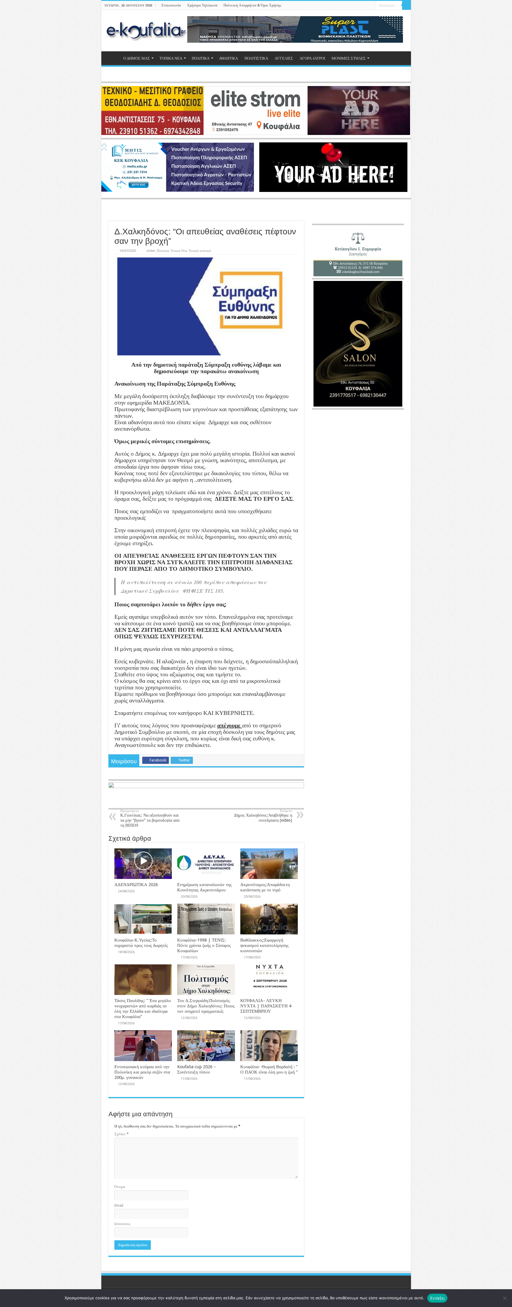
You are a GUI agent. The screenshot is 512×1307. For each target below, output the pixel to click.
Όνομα (119, 1186)
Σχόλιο (121, 1134)
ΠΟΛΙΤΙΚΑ (200, 58)
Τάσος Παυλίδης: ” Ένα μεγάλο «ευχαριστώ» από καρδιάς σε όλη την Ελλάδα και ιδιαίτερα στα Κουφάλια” (142, 1008)
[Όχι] (505, 1298)
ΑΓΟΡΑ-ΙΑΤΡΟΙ (312, 58)
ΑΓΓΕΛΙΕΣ (284, 58)
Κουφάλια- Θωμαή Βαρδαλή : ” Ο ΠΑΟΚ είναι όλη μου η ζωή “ (269, 1069)
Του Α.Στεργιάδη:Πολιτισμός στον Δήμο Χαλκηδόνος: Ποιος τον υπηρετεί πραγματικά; (206, 1006)
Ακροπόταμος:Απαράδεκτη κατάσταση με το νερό (265, 887)
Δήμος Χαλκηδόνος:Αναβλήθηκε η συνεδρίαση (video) (263, 816)
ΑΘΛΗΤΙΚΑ (228, 58)
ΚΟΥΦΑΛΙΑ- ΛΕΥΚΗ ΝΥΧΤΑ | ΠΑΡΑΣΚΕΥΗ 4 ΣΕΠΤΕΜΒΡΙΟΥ (265, 1006)
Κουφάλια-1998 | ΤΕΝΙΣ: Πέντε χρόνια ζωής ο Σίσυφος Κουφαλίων (204, 945)
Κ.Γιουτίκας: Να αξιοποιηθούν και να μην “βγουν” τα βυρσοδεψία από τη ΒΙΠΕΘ (150, 818)
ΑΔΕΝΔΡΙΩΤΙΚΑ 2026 (136, 884)
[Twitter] (360, 5)
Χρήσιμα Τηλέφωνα (202, 5)
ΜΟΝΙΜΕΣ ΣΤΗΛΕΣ (349, 58)
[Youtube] (365, 5)
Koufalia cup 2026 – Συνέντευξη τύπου (196, 1069)
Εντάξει (437, 1298)
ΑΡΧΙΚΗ (112, 57)
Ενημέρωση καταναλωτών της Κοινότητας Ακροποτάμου (204, 887)
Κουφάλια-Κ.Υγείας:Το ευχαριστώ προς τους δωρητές (141, 942)
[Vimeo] (371, 5)
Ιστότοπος (122, 1224)
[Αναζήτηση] (406, 5)
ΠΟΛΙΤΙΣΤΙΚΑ (256, 58)
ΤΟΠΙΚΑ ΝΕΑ (170, 58)
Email (118, 1205)
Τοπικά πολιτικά (200, 251)
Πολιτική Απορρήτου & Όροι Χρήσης (252, 5)
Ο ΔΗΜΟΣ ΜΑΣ (136, 58)
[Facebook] (354, 5)
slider (150, 251)
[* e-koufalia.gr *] (146, 30)
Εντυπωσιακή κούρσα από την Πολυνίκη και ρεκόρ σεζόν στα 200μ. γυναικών (142, 1072)
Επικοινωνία (171, 5)
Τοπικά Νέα (179, 251)
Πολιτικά (163, 251)
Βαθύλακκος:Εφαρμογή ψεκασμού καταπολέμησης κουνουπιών (264, 945)
